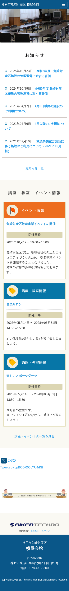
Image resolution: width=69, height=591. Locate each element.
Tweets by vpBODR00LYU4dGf (21, 467)
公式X (11, 460)
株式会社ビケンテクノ (40, 531)
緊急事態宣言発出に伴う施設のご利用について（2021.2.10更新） (34, 146)
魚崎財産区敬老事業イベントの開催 (34, 240)
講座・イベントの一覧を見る (34, 436)
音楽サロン (34, 316)
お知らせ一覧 (34, 168)
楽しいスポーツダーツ (34, 390)
